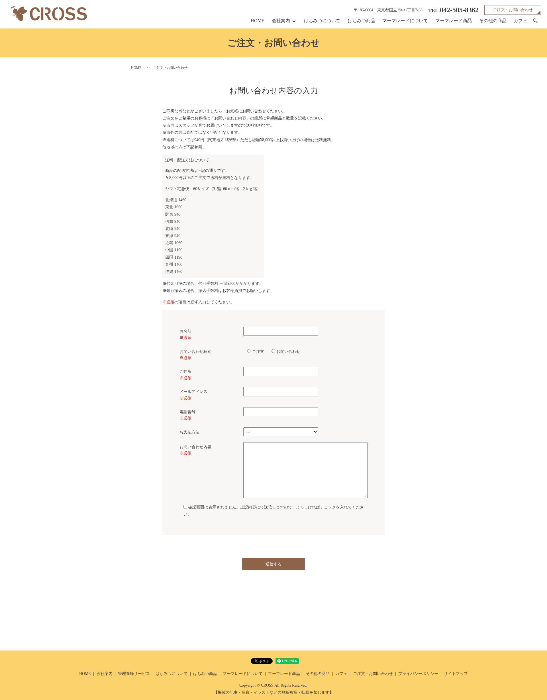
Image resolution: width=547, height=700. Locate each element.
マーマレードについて (405, 20)
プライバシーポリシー (418, 674)
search (535, 21)
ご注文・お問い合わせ (513, 10)
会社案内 (281, 20)
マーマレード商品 (453, 20)
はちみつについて (322, 20)
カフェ (520, 20)
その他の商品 (493, 20)
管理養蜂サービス (134, 674)
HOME (257, 20)
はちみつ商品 (361, 20)
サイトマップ (456, 674)
